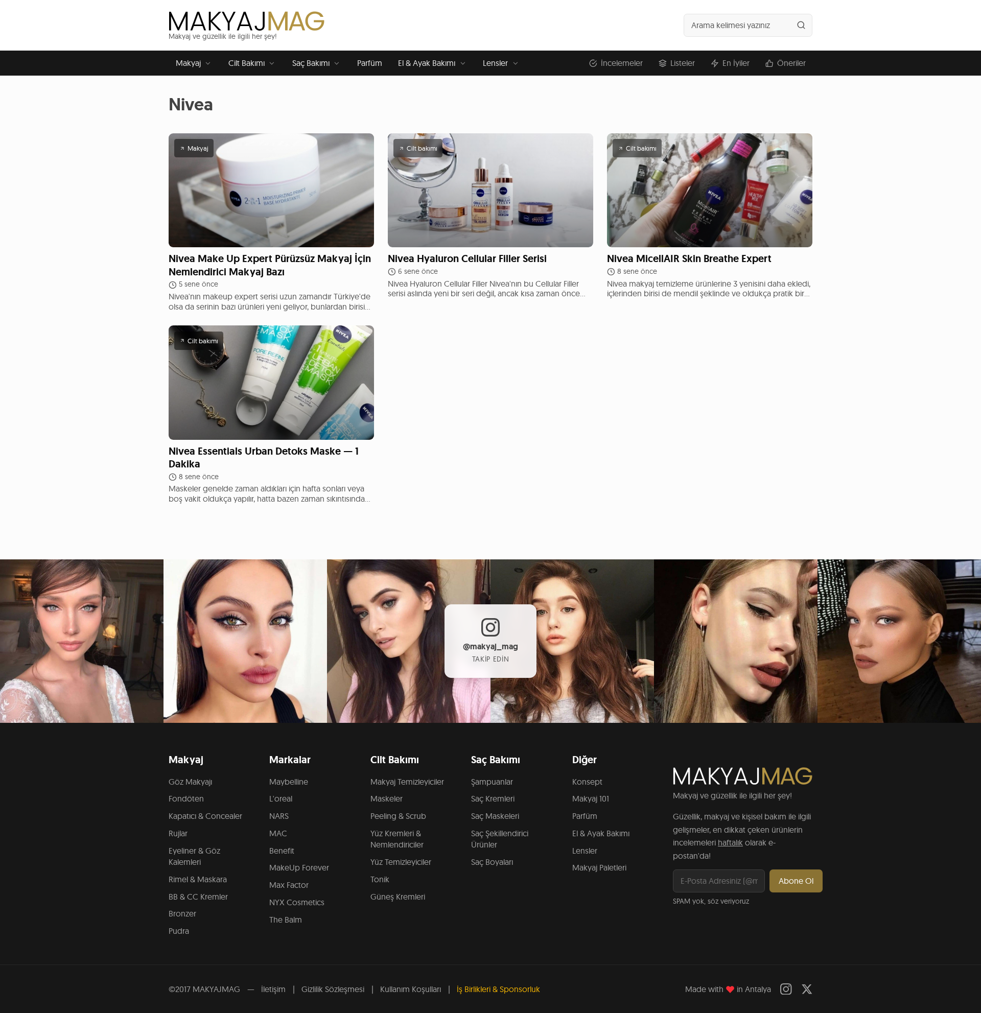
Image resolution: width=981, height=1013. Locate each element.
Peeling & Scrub (398, 816)
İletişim (273, 989)
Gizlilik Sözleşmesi (332, 989)
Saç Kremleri (493, 798)
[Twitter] (807, 989)
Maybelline (288, 781)
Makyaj (188, 63)
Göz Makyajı (190, 781)
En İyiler (736, 63)
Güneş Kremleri (397, 896)
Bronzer (182, 913)
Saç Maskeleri (495, 816)
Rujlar (178, 833)
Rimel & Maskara (198, 879)
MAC (278, 833)
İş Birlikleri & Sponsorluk (498, 989)
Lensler (495, 63)
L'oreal (280, 798)
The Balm (285, 919)
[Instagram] (786, 989)
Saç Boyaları (492, 862)
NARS (279, 816)
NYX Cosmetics (296, 902)
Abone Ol (796, 881)
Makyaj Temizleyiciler (407, 781)
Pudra (179, 931)
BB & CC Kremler (198, 896)
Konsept (587, 781)
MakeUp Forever (299, 867)
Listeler (682, 63)
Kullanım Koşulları (410, 989)
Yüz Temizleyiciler (400, 862)
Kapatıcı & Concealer (205, 816)
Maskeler (386, 798)
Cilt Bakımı (246, 63)
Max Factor (289, 885)
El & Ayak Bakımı (426, 63)
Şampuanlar (492, 781)
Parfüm (369, 63)
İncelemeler (622, 63)
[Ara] (801, 25)
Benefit (281, 850)
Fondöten (186, 798)
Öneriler (791, 63)
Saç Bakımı (311, 63)
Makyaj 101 (590, 798)
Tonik (379, 879)
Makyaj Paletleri (599, 867)
